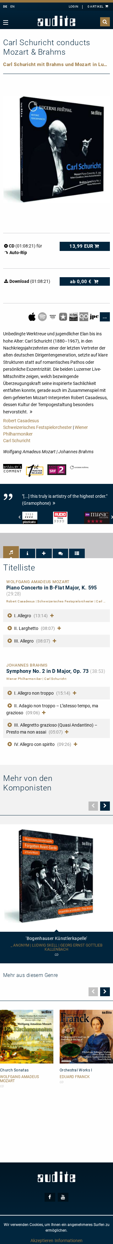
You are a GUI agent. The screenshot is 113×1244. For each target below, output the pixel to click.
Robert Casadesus (21, 420)
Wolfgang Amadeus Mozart (19, 1079)
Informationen (69, 1240)
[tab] (11, 552)
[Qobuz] (84, 316)
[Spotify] (43, 316)
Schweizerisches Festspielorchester (37, 427)
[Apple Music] (32, 316)
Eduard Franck (75, 1077)
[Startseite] (56, 21)
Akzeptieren (41, 1240)
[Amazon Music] (53, 316)
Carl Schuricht (16, 440)
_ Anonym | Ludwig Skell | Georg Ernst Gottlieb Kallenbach (56, 947)
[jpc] (94, 316)
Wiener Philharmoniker (24, 678)
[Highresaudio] (74, 316)
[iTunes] (63, 316)
